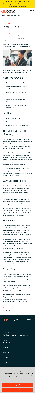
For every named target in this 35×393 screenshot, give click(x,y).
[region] (17, 380)
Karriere (5, 357)
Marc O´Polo (17, 15)
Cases (11, 15)
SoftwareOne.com (23, 4)
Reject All (17, 385)
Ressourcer (6, 352)
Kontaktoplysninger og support (16, 334)
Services (5, 347)
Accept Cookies (17, 390)
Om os (5, 362)
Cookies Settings (17, 380)
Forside (3, 15)
